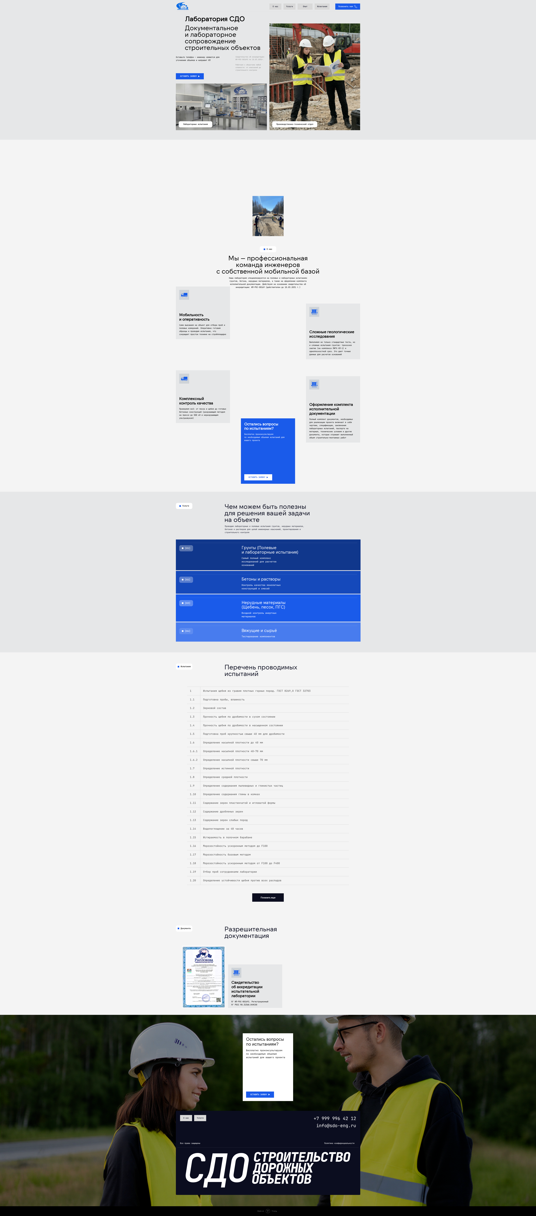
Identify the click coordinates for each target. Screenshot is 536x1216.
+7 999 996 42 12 (335, 1118)
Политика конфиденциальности (339, 1143)
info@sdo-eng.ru (336, 1126)
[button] (190, 76)
